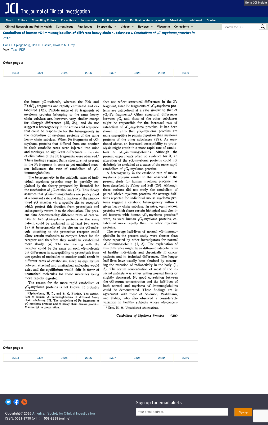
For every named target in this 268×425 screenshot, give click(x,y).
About (9, 20)
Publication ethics (113, 20)
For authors (68, 20)
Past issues (84, 26)
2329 (161, 73)
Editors (22, 20)
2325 (64, 73)
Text (14, 49)
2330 (185, 73)
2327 (113, 73)
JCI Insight (260, 2)
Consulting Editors (44, 20)
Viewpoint (163, 26)
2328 (137, 73)
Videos (125, 26)
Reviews (143, 26)
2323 (15, 73)
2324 (40, 73)
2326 (88, 73)
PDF (22, 49)
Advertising (176, 20)
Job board (195, 20)
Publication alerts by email (147, 20)
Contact (211, 20)
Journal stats (89, 20)
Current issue (64, 26)
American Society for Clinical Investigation (63, 413)
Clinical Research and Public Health (28, 26)
